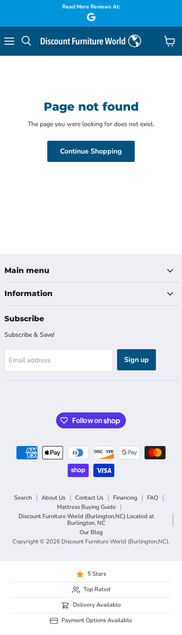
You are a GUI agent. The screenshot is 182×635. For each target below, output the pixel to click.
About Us (53, 498)
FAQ (152, 498)
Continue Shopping (91, 151)
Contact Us (89, 498)
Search (23, 498)
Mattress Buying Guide (86, 507)
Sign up (136, 360)
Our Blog (91, 532)
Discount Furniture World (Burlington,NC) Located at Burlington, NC (86, 519)
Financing (125, 498)
